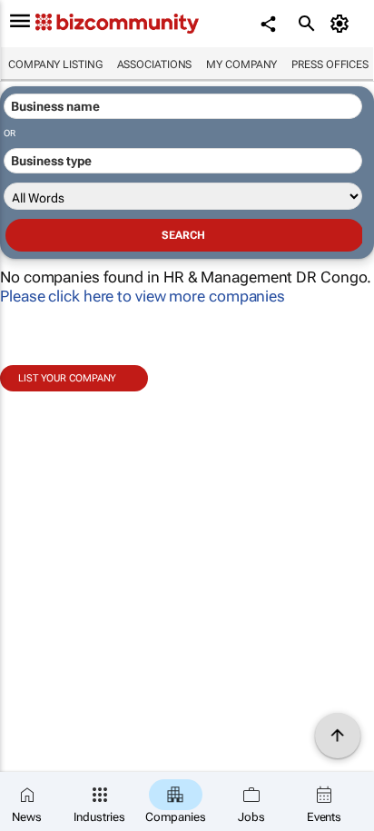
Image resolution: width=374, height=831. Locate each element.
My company (241, 64)
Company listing (55, 64)
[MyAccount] (343, 23)
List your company (67, 378)
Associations (154, 64)
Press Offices (330, 64)
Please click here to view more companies (142, 296)
